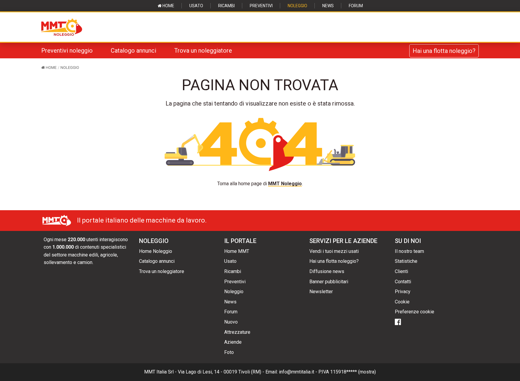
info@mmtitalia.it (296, 372)
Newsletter (321, 291)
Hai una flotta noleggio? (444, 50)
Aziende (233, 342)
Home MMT (236, 251)
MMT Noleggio (285, 183)
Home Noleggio (155, 251)
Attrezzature (237, 332)
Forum (356, 5)
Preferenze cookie (414, 312)
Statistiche (406, 261)
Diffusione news (326, 271)
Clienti (401, 271)
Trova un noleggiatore (203, 50)
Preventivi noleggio (67, 50)
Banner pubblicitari (328, 281)
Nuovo (231, 322)
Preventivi (261, 5)
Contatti (403, 281)
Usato (196, 5)
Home (168, 5)
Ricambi (226, 5)
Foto (229, 352)
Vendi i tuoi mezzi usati (334, 251)
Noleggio (297, 5)
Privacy (402, 291)
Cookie (402, 302)
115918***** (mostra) (353, 372)
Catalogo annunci (133, 50)
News (328, 5)
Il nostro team (409, 251)
